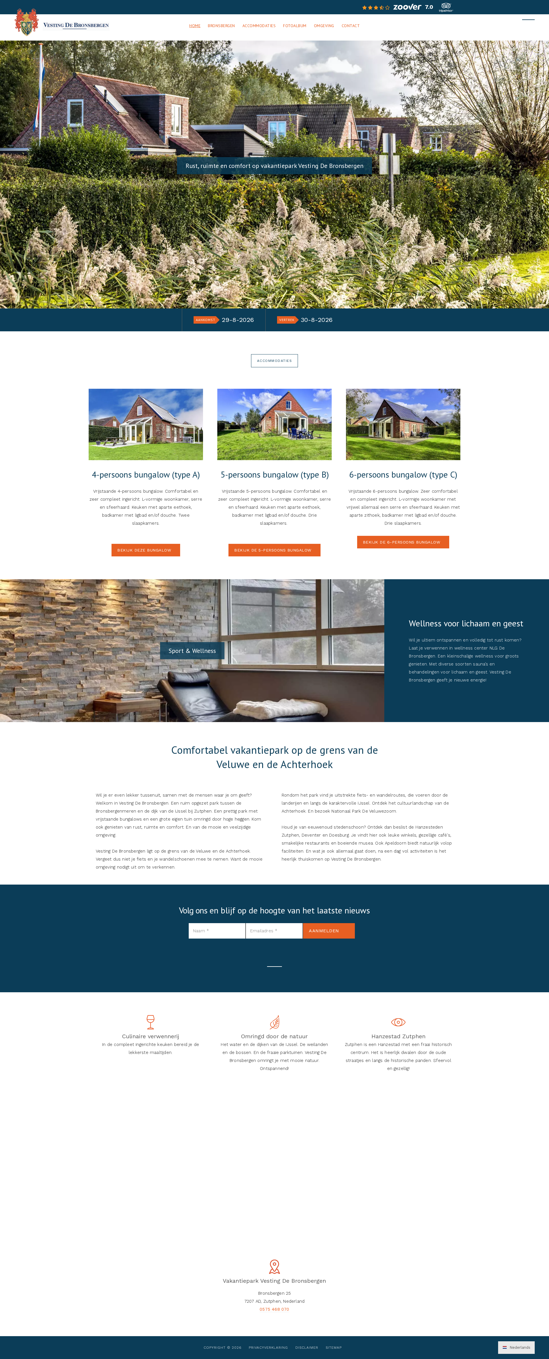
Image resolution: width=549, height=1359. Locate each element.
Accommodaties (259, 25)
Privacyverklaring (268, 1348)
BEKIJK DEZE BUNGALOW (144, 550)
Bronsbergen (221, 25)
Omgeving (324, 25)
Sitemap (334, 1348)
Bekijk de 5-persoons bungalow (272, 550)
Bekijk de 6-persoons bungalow (401, 542)
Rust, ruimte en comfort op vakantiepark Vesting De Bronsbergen (274, 166)
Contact (351, 25)
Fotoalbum (295, 25)
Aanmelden (324, 930)
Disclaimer (306, 1348)
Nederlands (519, 1347)
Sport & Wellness (192, 651)
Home (194, 25)
